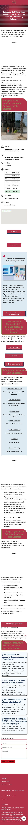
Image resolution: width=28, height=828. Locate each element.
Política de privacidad (6, 784)
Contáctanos (4, 799)
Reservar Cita (14, 245)
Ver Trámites (14, 231)
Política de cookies (5, 781)
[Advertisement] (14, 53)
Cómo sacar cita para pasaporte (14, 624)
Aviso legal (3, 778)
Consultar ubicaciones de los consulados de (14, 313)
